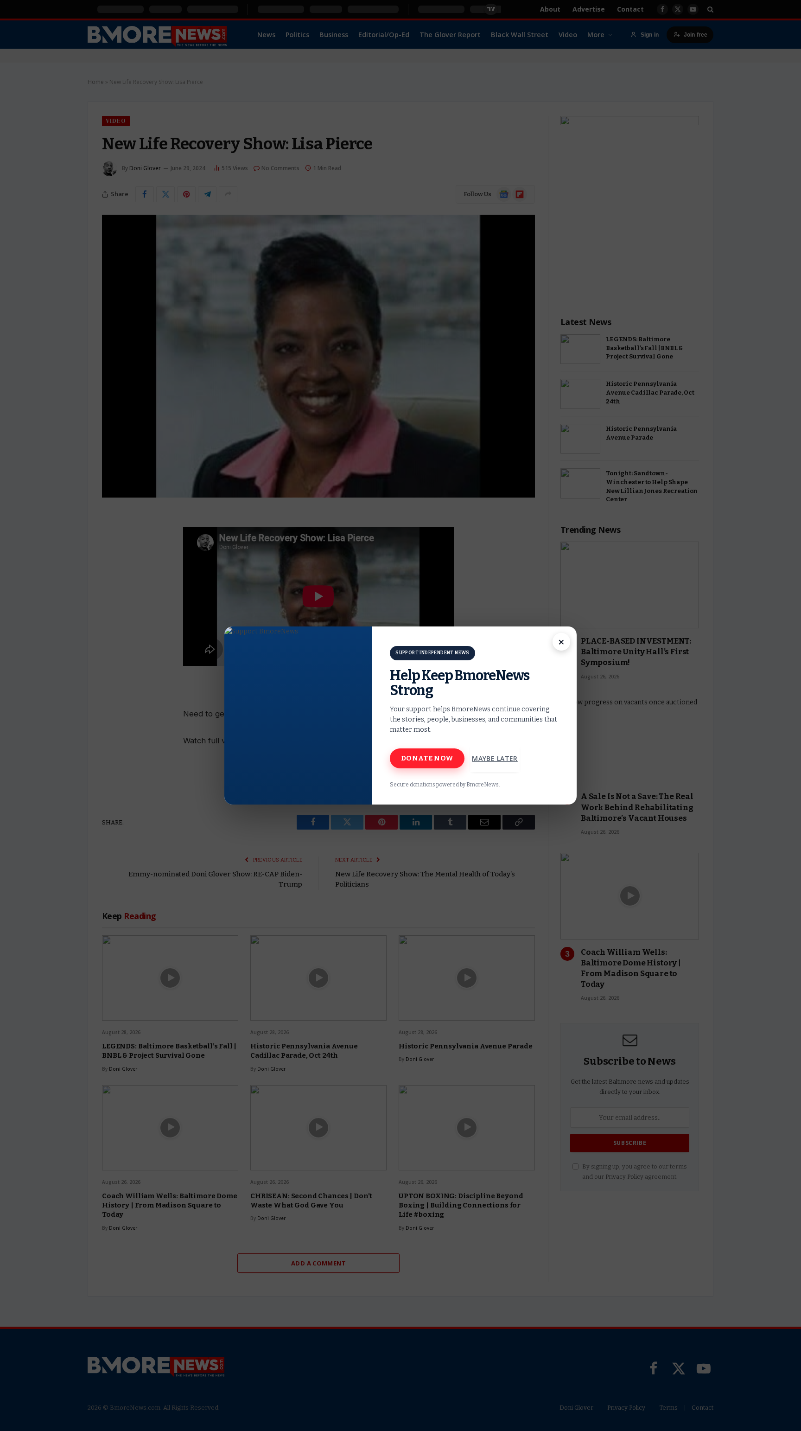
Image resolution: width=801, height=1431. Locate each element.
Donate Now (427, 758)
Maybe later (495, 758)
